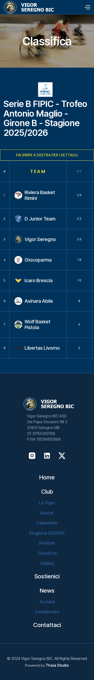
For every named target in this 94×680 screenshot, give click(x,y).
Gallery (47, 563)
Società (47, 601)
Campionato (47, 611)
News (47, 590)
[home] (27, 7)
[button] (87, 7)
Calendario (47, 522)
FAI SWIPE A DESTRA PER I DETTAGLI (47, 155)
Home (47, 477)
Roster (47, 512)
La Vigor (47, 502)
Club (47, 491)
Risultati (47, 542)
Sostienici (47, 576)
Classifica (47, 553)
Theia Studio (57, 665)
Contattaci (47, 625)
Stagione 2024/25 (47, 533)
